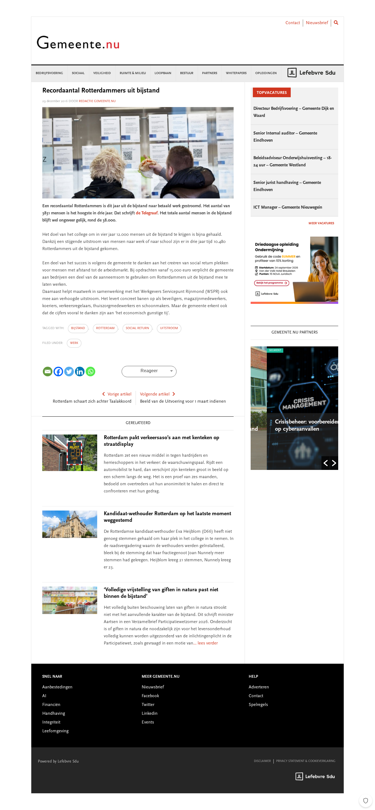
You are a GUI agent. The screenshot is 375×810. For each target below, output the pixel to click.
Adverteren (259, 687)
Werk (74, 343)
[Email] (47, 371)
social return (137, 328)
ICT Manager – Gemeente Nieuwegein (287, 207)
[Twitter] (69, 371)
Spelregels (258, 705)
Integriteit (51, 722)
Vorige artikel (119, 394)
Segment (259, 350)
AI (44, 696)
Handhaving (53, 713)
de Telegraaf (147, 213)
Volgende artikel (155, 394)
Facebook (150, 696)
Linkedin (150, 713)
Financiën (51, 705)
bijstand (78, 328)
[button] (325, 463)
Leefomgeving (55, 731)
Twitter (148, 705)
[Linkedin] (80, 371)
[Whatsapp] (90, 371)
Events (148, 722)
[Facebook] (58, 371)
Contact (293, 23)
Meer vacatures (321, 223)
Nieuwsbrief (317, 23)
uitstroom (169, 328)
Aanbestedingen (57, 687)
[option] (294, 408)
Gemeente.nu (78, 46)
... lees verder (205, 643)
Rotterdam (105, 328)
